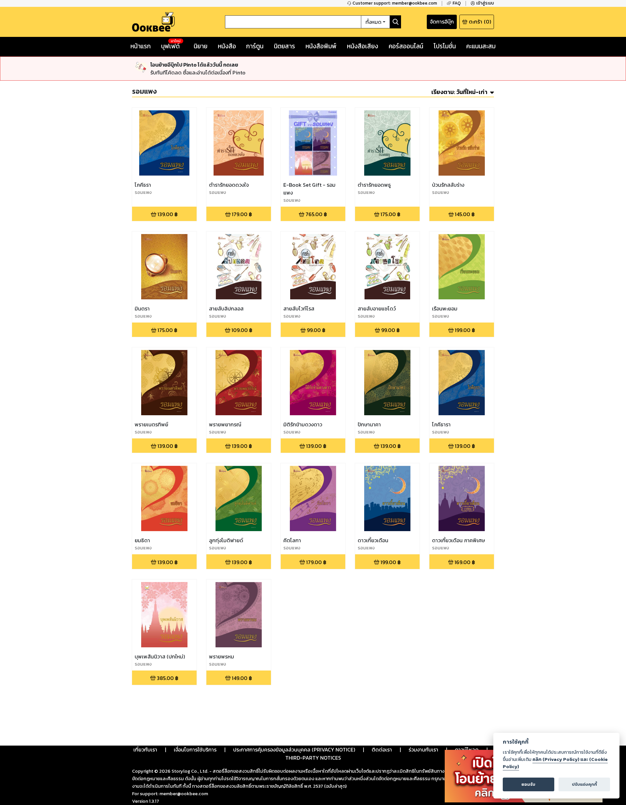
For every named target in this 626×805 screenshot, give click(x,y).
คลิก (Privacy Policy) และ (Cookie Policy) (555, 763)
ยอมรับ (528, 784)
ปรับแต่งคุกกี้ (584, 784)
